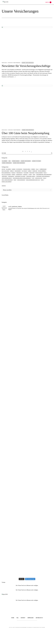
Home (12, 617)
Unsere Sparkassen (7, 162)
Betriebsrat (19, 169)
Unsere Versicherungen (27, 62)
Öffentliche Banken (6, 181)
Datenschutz (39, 617)
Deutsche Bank (5, 170)
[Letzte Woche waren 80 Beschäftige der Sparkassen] (20, 475)
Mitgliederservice (6, 172)
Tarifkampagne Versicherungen (43, 174)
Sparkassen (19, 174)
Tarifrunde (4, 176)
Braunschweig (26, 169)
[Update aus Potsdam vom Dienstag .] (33, 465)
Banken (13, 169)
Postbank (26, 172)
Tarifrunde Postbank (20, 176)
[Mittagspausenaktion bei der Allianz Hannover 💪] (20, 350)
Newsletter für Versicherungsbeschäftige (26, 66)
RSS (6, 594)
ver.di (44, 178)
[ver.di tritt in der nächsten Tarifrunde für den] (20, 430)
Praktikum (31, 172)
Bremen (33, 169)
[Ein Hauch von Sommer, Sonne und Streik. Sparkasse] (46, 382)
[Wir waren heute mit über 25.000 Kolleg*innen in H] (20, 381)
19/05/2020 (4, 62)
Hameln (29, 170)
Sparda (13, 174)
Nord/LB (13, 172)
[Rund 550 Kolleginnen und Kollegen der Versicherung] (20, 227)
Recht (45, 172)
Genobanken (18, 170)
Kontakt (23, 617)
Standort (25, 174)
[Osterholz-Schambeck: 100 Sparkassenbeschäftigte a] (7, 416)
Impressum (30, 617)
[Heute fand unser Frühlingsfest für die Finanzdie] (7, 379)
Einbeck (12, 170)
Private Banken (39, 172)
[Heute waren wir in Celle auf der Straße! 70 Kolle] (33, 412)
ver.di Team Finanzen (14, 62)
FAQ (17, 617)
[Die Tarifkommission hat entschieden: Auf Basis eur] (7, 519)
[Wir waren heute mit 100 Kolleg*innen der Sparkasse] (46, 409)
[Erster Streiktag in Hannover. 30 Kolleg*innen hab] (46, 219)
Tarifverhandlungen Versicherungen (22, 178)
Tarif (34, 174)
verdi (15, 179)
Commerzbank (43, 169)
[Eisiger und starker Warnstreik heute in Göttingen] (46, 469)
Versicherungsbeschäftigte (33, 179)
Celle (37, 169)
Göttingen (24, 170)
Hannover (34, 170)
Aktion (3, 169)
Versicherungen (21, 179)
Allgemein (8, 169)
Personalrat (19, 172)
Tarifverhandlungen (7, 178)
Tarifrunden (11, 176)
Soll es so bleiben (6, 174)
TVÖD (33, 178)
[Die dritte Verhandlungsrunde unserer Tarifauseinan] (7, 272)
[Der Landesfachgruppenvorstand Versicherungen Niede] (33, 351)
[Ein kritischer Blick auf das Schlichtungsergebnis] (7, 351)
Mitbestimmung (42, 170)
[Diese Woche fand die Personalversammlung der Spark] (46, 346)
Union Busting (38, 178)
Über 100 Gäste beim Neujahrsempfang (25, 133)
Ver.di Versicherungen (7, 179)
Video (42, 179)
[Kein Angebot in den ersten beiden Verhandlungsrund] (33, 384)
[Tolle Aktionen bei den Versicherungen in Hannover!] (33, 223)
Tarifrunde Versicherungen (43, 176)
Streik (30, 174)
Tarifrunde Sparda (30, 176)
